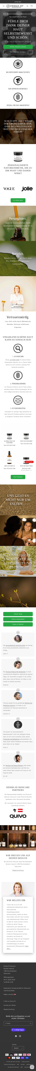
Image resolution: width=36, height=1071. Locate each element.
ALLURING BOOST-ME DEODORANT (9, 442)
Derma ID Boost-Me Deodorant (15, 672)
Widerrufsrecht (25, 1061)
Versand (23, 1064)
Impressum (27, 1067)
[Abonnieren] (30, 1023)
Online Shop (18, 614)
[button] (4, 6)
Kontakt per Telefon (10, 1005)
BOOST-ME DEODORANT (26, 441)
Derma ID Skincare (15, 1061)
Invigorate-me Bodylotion (11, 739)
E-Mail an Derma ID (10, 1001)
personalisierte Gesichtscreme (15, 645)
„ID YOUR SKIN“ (15, 360)
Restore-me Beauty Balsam (14, 765)
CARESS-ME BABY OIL (9, 466)
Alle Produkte (18, 477)
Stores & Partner (18, 624)
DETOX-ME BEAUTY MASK (26, 466)
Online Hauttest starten (18, 47)
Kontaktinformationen (13, 1067)
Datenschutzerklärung (9, 1064)
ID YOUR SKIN (18, 200)
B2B (22, 1067)
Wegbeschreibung (18, 870)
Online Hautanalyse (18, 619)
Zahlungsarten (30, 1064)
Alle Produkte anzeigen (18, 52)
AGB (18, 1064)
